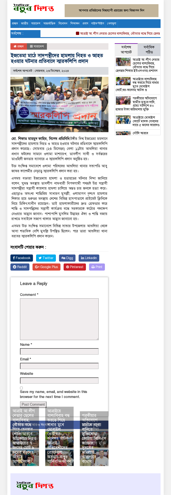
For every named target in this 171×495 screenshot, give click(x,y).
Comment (29, 294)
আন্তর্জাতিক (49, 23)
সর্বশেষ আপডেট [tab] (126, 49)
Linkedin (90, 258)
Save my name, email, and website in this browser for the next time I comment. (53, 394)
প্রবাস (85, 23)
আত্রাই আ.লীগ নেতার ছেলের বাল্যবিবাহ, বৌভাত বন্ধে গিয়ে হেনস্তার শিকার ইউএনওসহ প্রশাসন (24, 427)
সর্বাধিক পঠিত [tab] (149, 49)
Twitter (47, 258)
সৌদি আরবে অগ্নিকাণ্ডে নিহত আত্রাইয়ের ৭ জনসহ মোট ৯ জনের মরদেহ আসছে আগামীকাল (24, 447)
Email (25, 359)
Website (26, 373)
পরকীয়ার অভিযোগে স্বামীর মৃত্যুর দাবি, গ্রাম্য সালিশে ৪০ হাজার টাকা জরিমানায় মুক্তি (136, 103)
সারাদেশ (35, 23)
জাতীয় (24, 23)
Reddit (21, 267)
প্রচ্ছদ (15, 23)
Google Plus (48, 267)
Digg (69, 258)
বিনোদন (63, 23)
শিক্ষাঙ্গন (74, 23)
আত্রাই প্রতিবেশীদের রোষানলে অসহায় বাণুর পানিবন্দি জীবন (59, 452)
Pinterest (76, 267)
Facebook (22, 258)
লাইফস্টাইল (97, 23)
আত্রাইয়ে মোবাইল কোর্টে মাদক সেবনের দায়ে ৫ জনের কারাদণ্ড (146, 121)
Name (26, 344)
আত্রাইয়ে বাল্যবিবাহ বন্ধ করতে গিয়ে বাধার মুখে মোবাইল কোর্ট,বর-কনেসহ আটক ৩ (58, 427)
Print (98, 267)
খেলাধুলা (111, 23)
